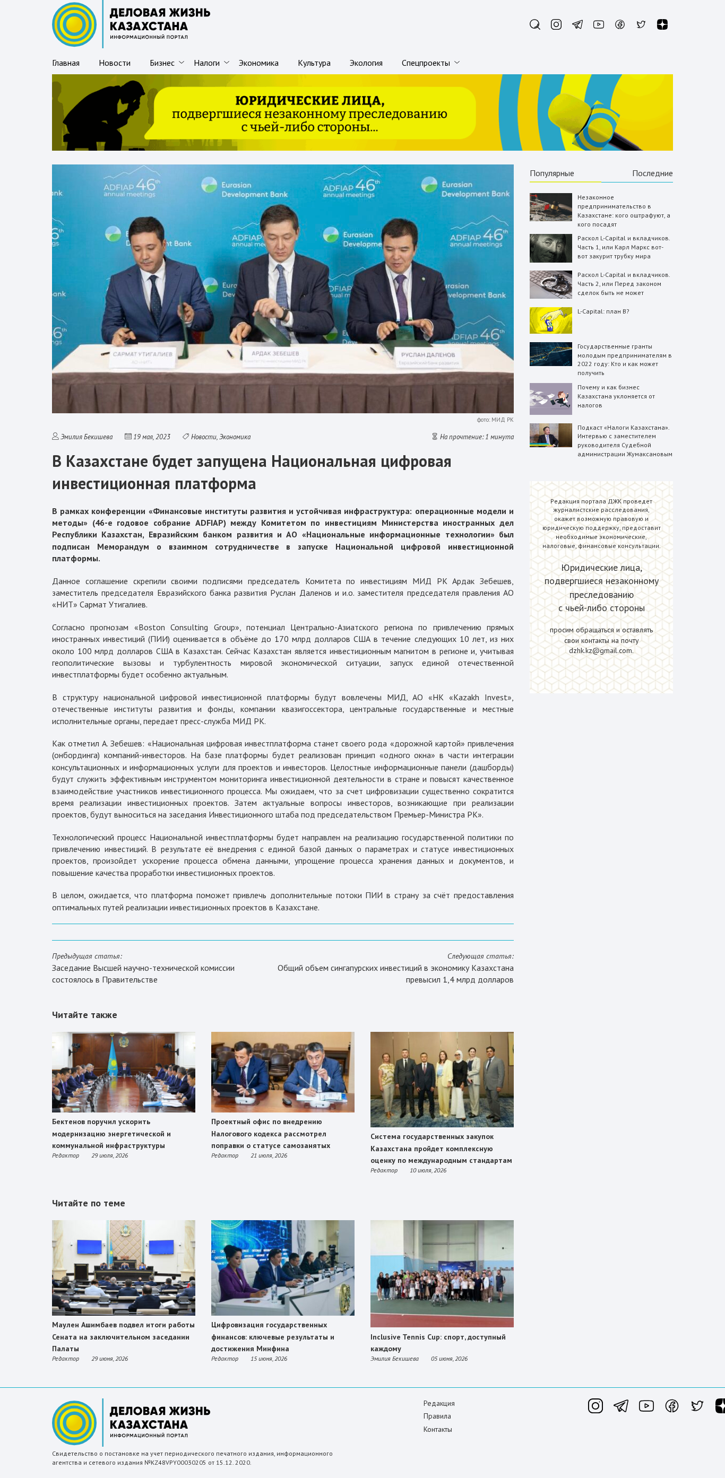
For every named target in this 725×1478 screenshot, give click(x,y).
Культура (314, 62)
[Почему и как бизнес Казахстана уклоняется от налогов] (551, 412)
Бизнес (162, 62)
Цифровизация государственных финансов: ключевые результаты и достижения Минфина (272, 1336)
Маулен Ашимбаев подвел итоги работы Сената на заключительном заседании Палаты (123, 1336)
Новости (115, 62)
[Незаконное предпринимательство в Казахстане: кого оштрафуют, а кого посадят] (551, 219)
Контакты (438, 1429)
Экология (366, 62)
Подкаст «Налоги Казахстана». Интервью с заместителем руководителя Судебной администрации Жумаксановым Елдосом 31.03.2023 (624, 445)
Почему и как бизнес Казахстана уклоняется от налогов (616, 396)
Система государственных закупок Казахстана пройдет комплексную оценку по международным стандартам (441, 1148)
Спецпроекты (426, 62)
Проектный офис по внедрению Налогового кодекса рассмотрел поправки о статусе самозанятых (270, 1133)
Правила (437, 1416)
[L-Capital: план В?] (551, 331)
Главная (66, 62)
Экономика (259, 62)
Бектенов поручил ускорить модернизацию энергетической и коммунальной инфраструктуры (111, 1133)
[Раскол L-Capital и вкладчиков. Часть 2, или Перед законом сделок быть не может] (551, 296)
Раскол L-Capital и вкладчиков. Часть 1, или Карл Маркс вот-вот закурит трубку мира (623, 247)
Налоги (207, 62)
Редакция (439, 1403)
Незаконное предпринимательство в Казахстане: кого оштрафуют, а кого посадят (623, 210)
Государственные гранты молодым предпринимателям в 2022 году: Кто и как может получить (624, 359)
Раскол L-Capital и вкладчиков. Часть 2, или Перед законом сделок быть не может (623, 284)
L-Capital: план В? (603, 311)
